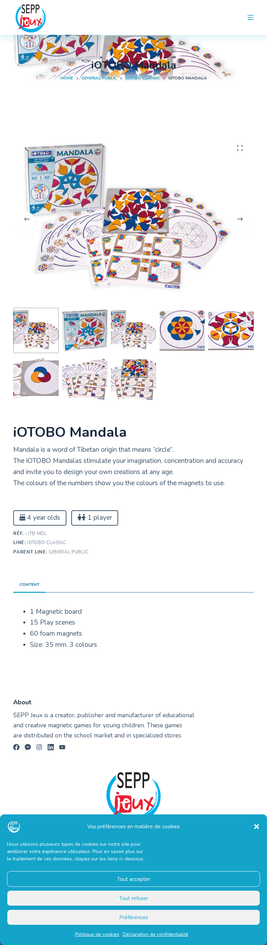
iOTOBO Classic (46, 543)
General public (69, 552)
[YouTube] (62, 747)
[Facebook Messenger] (28, 747)
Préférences (133, 917)
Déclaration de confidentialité (155, 934)
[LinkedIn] (51, 747)
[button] (256, 826)
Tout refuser (133, 898)
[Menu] (251, 17)
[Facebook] (16, 747)
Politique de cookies (97, 934)
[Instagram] (39, 747)
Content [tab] (29, 584)
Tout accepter (133, 879)
